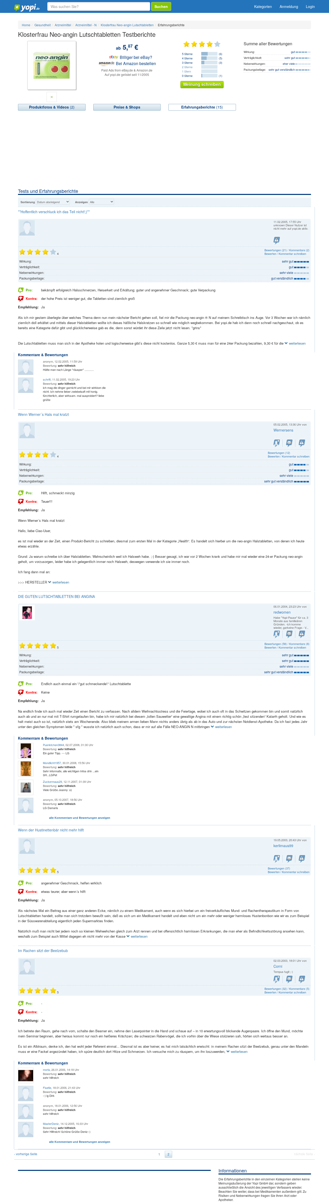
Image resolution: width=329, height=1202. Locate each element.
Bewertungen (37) (279, 868)
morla (46, 1070)
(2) (52, 107)
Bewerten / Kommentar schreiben (285, 254)
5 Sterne (187, 54)
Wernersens (283, 430)
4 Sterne (187, 58)
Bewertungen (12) (279, 453)
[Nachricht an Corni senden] (289, 979)
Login (310, 6)
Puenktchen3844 (53, 745)
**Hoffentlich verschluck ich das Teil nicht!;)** (54, 211)
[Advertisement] (164, 149)
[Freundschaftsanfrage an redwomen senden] (276, 634)
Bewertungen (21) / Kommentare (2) (286, 250)
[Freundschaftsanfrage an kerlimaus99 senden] (276, 859)
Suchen (161, 6)
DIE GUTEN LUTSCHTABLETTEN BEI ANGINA (56, 596)
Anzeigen (81, 202)
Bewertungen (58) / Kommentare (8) (286, 644)
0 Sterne (187, 75)
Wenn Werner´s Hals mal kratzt (43, 414)
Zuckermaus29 (52, 781)
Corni (277, 966)
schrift (47, 379)
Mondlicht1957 (52, 763)
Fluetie (47, 1088)
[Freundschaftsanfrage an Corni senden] (276, 979)
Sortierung (28, 202)
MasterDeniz (51, 1124)
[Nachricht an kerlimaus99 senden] (289, 859)
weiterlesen (297, 343)
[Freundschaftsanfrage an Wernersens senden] (276, 443)
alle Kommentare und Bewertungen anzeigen (79, 818)
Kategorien (263, 6)
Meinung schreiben (202, 84)
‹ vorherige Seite (25, 1154)
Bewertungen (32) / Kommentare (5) (286, 988)
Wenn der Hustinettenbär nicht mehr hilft (51, 829)
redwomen (282, 612)
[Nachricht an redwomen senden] (289, 634)
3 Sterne (187, 62)
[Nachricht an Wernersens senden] (289, 443)
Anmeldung (289, 6)
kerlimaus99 (283, 845)
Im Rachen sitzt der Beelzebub (43, 950)
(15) (202, 107)
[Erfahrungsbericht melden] (276, 240)
